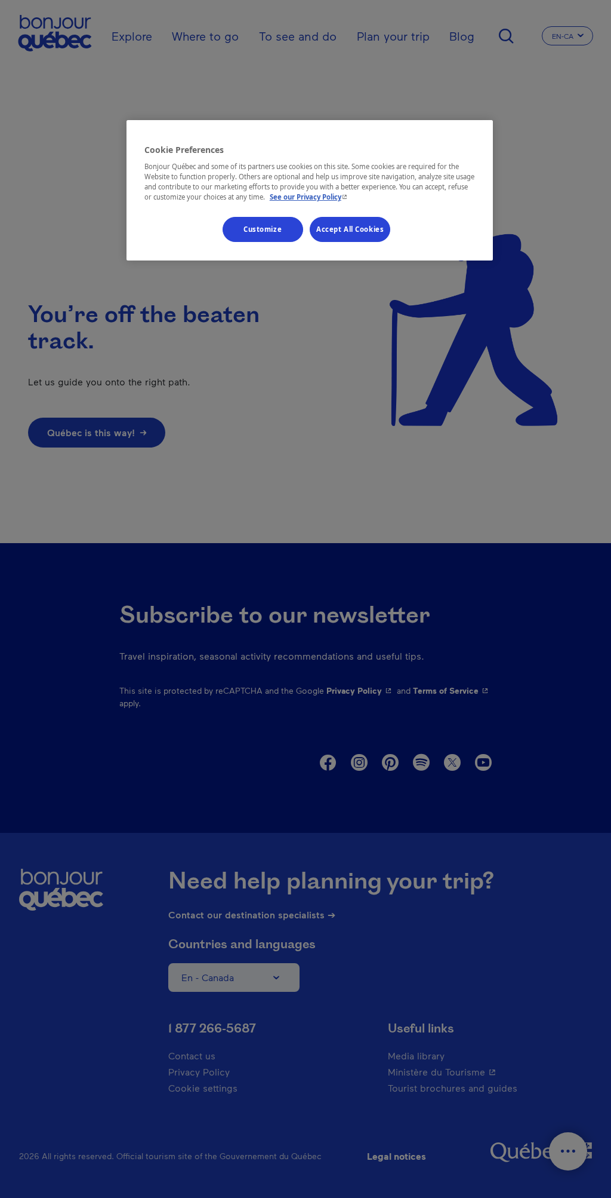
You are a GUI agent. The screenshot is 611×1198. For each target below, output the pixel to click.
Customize (262, 229)
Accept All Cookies (350, 229)
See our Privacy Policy (310, 196)
